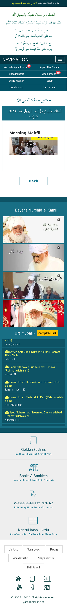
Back (33, 180)
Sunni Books (34, 549)
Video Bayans (54, 73)
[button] (33, 229)
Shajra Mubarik (46, 558)
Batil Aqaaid (33, 567)
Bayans (54, 549)
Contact (13, 549)
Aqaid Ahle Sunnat (50, 67)
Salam (50, 80)
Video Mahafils (20, 558)
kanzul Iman (50, 87)
